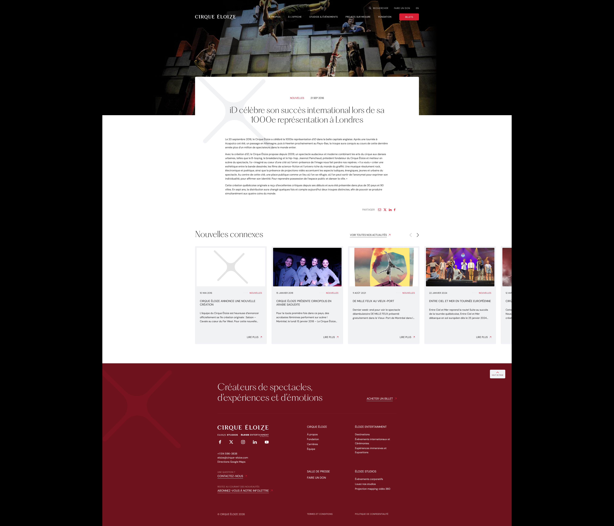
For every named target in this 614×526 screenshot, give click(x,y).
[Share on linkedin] (390, 209)
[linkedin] (255, 442)
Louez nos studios (365, 484)
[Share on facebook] (395, 209)
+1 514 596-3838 (227, 453)
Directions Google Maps (231, 461)
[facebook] (219, 442)
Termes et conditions (320, 514)
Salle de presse (318, 471)
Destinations (362, 434)
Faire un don (402, 8)
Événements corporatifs (369, 479)
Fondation (313, 439)
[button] (418, 235)
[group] (231, 295)
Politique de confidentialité (371, 514)
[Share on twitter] (385, 209)
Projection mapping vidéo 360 (372, 488)
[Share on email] (379, 209)
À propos (312, 434)
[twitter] (231, 442)
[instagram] (243, 442)
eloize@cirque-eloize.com (232, 457)
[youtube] (267, 443)
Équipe (311, 449)
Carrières (312, 444)
